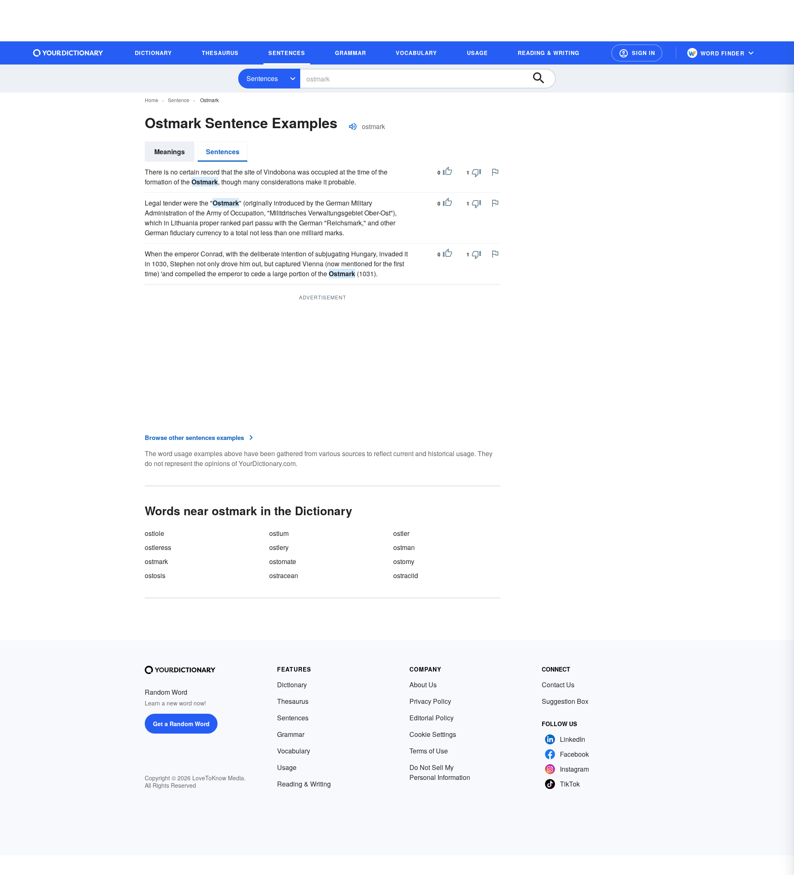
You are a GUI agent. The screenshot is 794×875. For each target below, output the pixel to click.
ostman (404, 547)
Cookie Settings (432, 734)
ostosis (155, 575)
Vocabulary (293, 750)
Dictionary (292, 684)
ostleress (158, 547)
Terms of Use (428, 750)
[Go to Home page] (68, 53)
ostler (401, 533)
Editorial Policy (431, 717)
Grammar (290, 734)
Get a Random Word (181, 724)
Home (151, 99)
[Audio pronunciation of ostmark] (353, 126)
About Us (423, 684)
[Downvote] (476, 172)
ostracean (283, 575)
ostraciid (405, 575)
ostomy (403, 561)
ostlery (279, 547)
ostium (279, 533)
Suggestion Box (565, 701)
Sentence (178, 99)
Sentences (262, 78)
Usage (287, 767)
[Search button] (542, 78)
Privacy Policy (430, 701)
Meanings (169, 151)
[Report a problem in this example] (495, 172)
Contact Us (558, 684)
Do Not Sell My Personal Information (439, 772)
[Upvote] (447, 172)
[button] (636, 53)
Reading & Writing (304, 784)
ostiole (154, 533)
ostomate (282, 561)
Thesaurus (293, 701)
